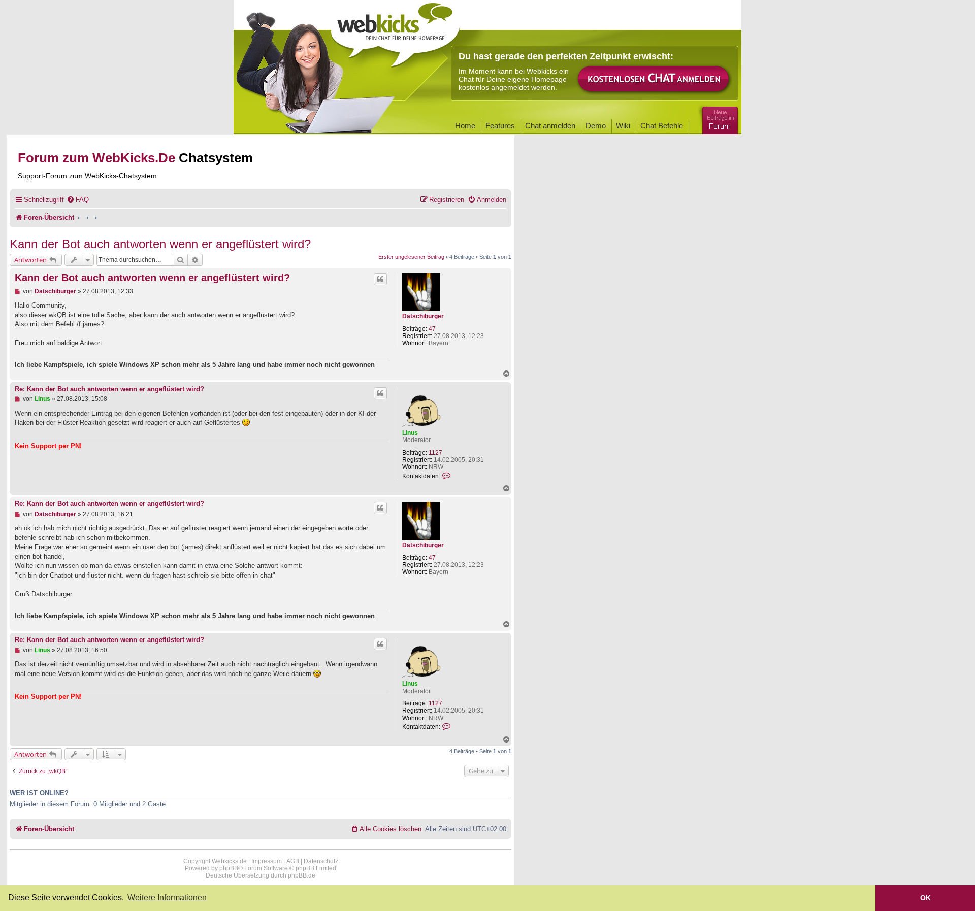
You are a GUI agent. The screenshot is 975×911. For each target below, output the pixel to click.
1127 (435, 452)
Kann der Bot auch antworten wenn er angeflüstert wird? (160, 244)
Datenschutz (321, 861)
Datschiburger (423, 316)
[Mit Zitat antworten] (380, 279)
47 (432, 328)
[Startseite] (395, 31)
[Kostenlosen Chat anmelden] (654, 79)
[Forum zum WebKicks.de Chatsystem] (718, 118)
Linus (410, 432)
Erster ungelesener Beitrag (411, 257)
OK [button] (925, 898)
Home (465, 125)
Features (500, 125)
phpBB (228, 868)
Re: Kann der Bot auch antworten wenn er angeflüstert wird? (109, 389)
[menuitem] (78, 199)
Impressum (266, 861)
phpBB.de (301, 875)
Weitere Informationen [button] (167, 897)
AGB (292, 861)
